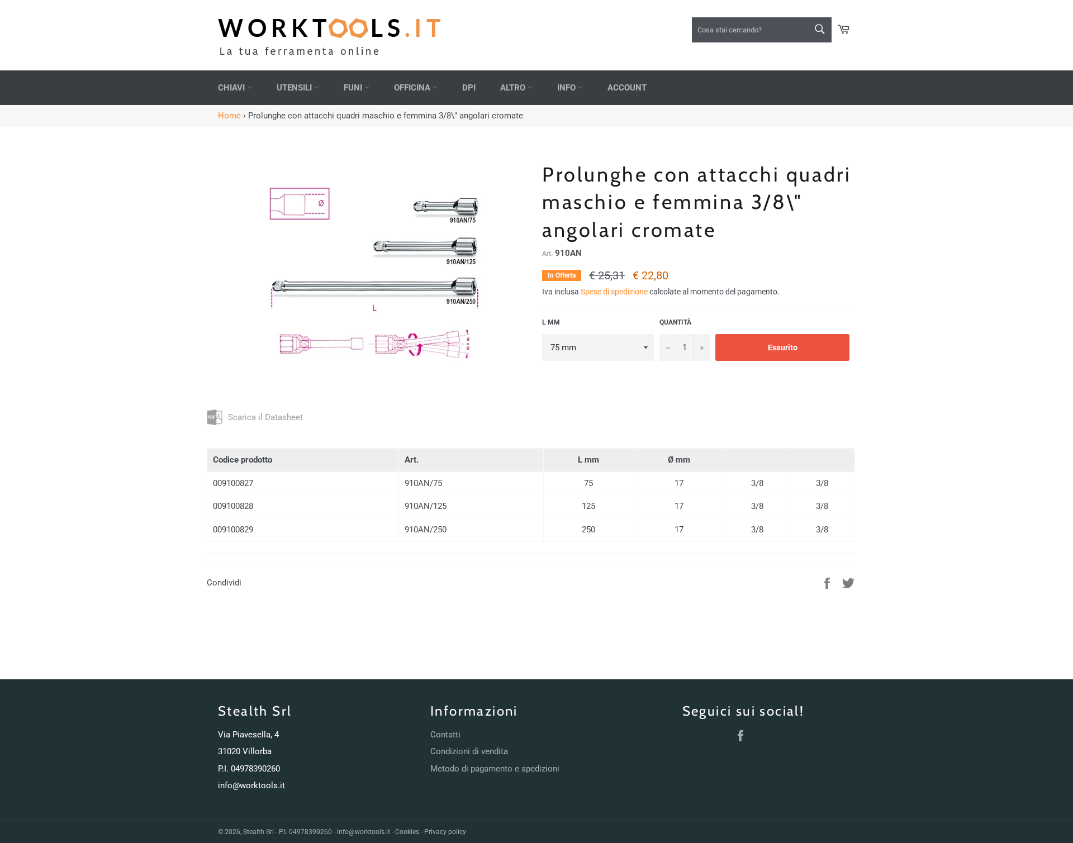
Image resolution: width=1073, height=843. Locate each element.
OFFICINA (413, 88)
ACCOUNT (627, 88)
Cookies (407, 832)
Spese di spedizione (614, 291)
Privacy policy (445, 832)
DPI (469, 88)
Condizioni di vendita (469, 751)
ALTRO (514, 88)
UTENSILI (295, 88)
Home (229, 116)
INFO (567, 88)
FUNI (354, 88)
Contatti (445, 735)
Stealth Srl (258, 832)
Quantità (675, 322)
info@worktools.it (251, 785)
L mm (551, 322)
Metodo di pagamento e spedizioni (494, 769)
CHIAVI (232, 88)
